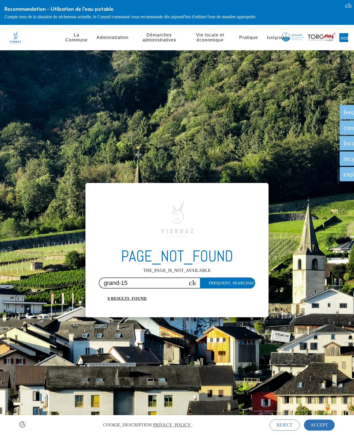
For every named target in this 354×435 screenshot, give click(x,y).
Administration (113, 37)
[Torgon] (321, 37)
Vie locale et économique (210, 37)
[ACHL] (293, 37)
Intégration (278, 37)
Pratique (248, 37)
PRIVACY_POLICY (172, 425)
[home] (15, 37)
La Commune (76, 37)
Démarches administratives (159, 37)
